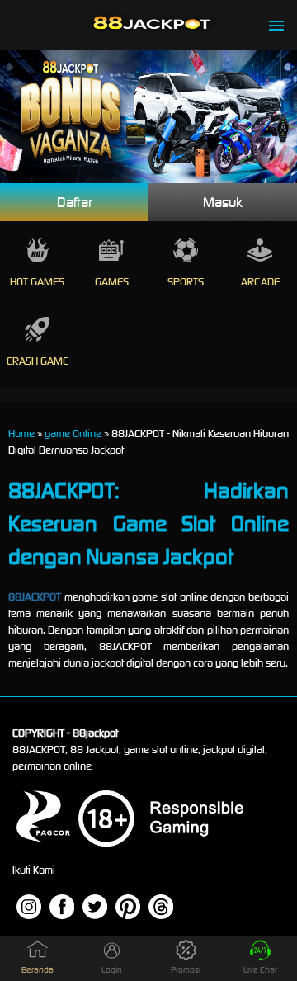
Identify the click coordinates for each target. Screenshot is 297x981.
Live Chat (260, 969)
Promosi (185, 969)
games (112, 282)
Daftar (74, 202)
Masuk (223, 202)
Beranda (37, 969)
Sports (185, 282)
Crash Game (37, 361)
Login (111, 969)
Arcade (260, 282)
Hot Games (37, 282)
